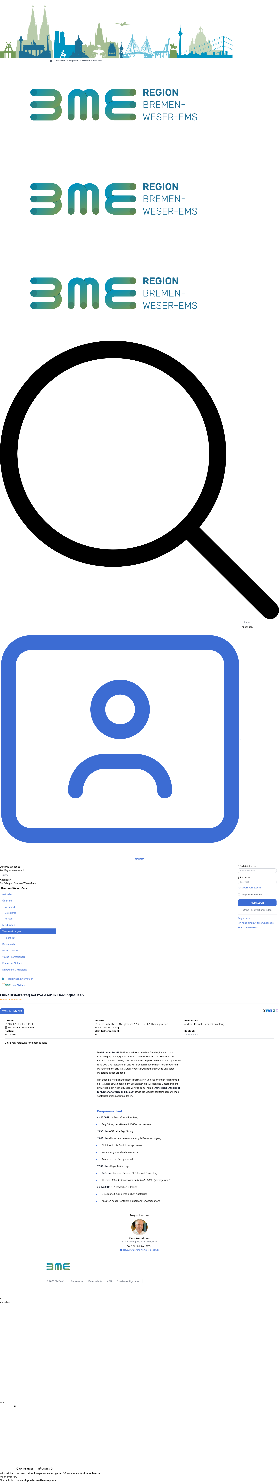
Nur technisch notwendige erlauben (20, 1480)
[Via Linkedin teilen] (267, 1011)
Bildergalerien (10, 950)
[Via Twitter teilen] (264, 1011)
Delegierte (10, 912)
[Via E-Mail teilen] (277, 1011)
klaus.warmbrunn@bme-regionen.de (141, 1249)
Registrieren (244, 918)
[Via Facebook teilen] (270, 1011)
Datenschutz (95, 1281)
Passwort (244, 877)
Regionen (73, 60)
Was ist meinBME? (248, 927)
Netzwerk (61, 60)
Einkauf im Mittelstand (14, 969)
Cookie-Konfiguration (128, 1281)
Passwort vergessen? (249, 887)
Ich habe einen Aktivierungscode (256, 922)
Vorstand (10, 907)
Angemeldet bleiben (252, 894)
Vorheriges (25, 1468)
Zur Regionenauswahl (12, 870)
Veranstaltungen (11, 931)
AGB (109, 1281)
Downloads (8, 944)
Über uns (7, 900)
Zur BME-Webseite (10, 866)
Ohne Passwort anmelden (257, 909)
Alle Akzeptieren (48, 1480)
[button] (139, 480)
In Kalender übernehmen (21, 1027)
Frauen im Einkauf (12, 963)
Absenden (5, 879)
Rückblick (10, 937)
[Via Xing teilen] (274, 1011)
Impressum (77, 1281)
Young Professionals (13, 956)
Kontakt (9, 918)
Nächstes (44, 1468)
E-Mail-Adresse (247, 866)
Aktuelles (7, 894)
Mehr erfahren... (9, 1476)
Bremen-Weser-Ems (92, 60)
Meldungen (8, 925)
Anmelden (257, 902)
